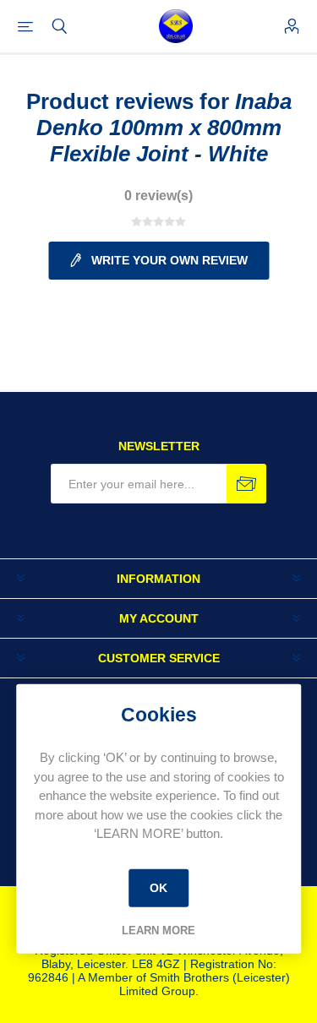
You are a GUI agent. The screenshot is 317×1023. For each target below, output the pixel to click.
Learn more (158, 929)
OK (158, 888)
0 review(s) (158, 195)
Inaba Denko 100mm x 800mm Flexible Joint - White (164, 127)
